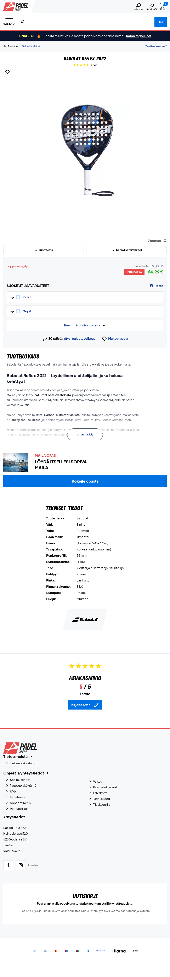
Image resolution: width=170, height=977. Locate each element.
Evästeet (34, 865)
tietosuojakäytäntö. (138, 910)
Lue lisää (85, 434)
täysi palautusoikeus (79, 338)
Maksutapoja (118, 338)
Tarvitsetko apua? (156, 46)
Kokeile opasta (85, 481)
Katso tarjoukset (138, 36)
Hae (160, 22)
